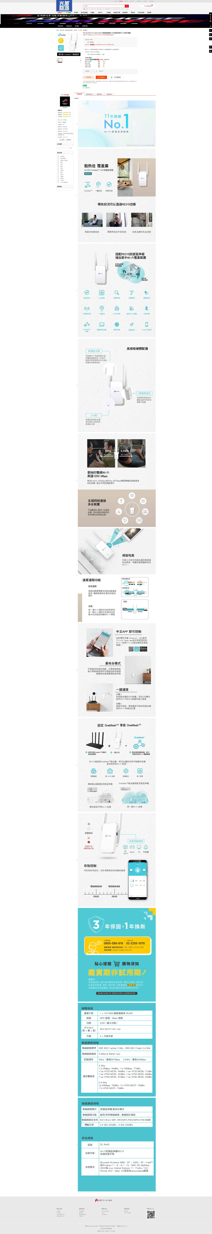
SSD (95, 9)
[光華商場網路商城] (64, 13)
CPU (112, 9)
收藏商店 (69, 139)
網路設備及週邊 (68, 30)
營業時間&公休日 (60, 1216)
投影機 (149, 12)
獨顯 (87, 9)
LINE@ (103, 1212)
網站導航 (152, 1)
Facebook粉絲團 (105, 1211)
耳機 (61, 168)
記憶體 (109, 12)
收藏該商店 (64, 107)
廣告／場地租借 (127, 1212)
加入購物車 (101, 77)
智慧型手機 (116, 12)
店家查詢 (59, 1212)
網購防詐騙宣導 (82, 1214)
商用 (117, 9)
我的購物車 (148, 6)
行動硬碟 (124, 12)
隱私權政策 (81, 1211)
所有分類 (62, 30)
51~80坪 (80, 30)
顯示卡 (100, 12)
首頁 (57, 30)
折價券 (76, 12)
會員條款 (81, 1212)
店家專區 (139, 1)
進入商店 (62, 139)
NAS (103, 9)
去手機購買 (117, 77)
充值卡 (123, 9)
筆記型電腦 (84, 12)
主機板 (92, 12)
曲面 (101, 9)
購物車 (210, 18)
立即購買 (88, 77)
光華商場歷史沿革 (61, 1214)
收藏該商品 (87, 87)
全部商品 (62, 156)
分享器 (75, 30)
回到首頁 (126, 1)
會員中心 (132, 1)
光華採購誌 (104, 1214)
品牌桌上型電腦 (63, 160)
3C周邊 (62, 180)
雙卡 (120, 9)
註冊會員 (121, 1)
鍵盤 (61, 166)
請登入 (116, 1)
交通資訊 (59, 1211)
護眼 (98, 9)
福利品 (126, 9)
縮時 (115, 9)
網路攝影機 (107, 9)
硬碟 (61, 172)
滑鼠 (61, 164)
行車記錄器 (141, 12)
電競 (92, 9)
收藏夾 (145, 1)
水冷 (90, 9)
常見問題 (81, 1216)
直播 (84, 9)
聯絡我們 (126, 1211)
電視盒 (133, 12)
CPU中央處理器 (63, 182)
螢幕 (61, 162)
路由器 (61, 178)
